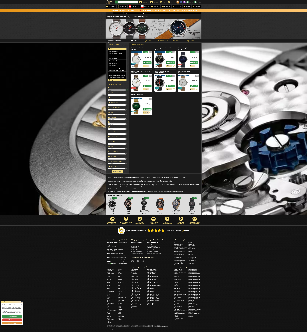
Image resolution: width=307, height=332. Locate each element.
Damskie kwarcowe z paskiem (116, 68)
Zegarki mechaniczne (136, 297)
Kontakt (190, 243)
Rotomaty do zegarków (179, 314)
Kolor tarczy (113, 156)
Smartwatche (134, 274)
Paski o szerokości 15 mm (194, 281)
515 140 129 (113, 246)
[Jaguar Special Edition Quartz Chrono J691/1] (128, 203)
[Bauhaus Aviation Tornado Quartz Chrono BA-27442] (159, 83)
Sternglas (120, 305)
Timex (119, 311)
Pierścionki (176, 312)
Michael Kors (121, 282)
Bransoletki (176, 277)
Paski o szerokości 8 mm (193, 271)
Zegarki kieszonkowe (135, 291)
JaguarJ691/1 (128, 211)
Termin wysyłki (114, 102)
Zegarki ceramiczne (135, 284)
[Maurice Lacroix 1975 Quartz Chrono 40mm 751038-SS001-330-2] (144, 203)
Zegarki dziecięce (135, 287)
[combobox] (128, 2)
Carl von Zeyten (110, 291)
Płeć (112, 92)
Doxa (108, 302)
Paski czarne (191, 306)
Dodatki (112, 146)
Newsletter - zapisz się (179, 259)
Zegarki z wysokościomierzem (154, 285)
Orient (119, 287)
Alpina (108, 272)
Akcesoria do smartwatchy (180, 272)
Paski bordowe (191, 303)
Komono (109, 322)
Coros (108, 297)
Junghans (109, 321)
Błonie (108, 287)
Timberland (120, 309)
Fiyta (108, 306)
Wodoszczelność (114, 136)
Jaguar (108, 318)
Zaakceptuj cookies (12, 316)
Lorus (119, 275)
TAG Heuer (120, 308)
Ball (108, 278)
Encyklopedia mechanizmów (180, 247)
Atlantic (108, 275)
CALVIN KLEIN (110, 290)
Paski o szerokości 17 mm (194, 284)
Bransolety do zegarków (179, 278)
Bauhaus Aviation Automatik (115, 54)
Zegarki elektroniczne (136, 288)
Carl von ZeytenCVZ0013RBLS (176, 211)
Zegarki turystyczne (151, 272)
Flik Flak (109, 308)
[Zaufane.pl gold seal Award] (121, 230)
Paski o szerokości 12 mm (194, 277)
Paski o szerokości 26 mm (194, 296)
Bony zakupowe (177, 275)
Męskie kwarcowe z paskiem (116, 73)
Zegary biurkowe (151, 305)
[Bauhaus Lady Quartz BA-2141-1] (183, 83)
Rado (119, 294)
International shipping (179, 254)
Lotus (119, 277)
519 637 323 (113, 255)
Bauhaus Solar (112, 66)
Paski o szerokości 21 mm (194, 290)
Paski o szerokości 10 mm (194, 274)
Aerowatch (109, 271)
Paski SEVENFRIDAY (178, 306)
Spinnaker (120, 303)
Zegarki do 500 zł (151, 293)
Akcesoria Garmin (178, 269)
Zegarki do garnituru (135, 285)
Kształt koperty (114, 151)
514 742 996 (113, 251)
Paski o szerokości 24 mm (194, 294)
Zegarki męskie (134, 277)
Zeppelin (120, 319)
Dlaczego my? (191, 244)
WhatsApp (114, 263)
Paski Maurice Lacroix (179, 300)
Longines (120, 274)
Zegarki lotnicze (134, 296)
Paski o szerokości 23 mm (194, 293)
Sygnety (176, 315)
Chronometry (134, 272)
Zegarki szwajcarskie (152, 271)
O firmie (190, 247)
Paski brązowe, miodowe (194, 305)
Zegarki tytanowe (151, 274)
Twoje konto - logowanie (179, 262)
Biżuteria (176, 274)
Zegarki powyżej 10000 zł (153, 300)
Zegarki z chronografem (152, 277)
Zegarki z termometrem (152, 282)
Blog (175, 243)
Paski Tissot (176, 308)
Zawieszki (176, 321)
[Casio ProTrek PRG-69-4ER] (160, 203)
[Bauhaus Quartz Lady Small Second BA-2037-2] (159, 59)
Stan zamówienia (192, 257)
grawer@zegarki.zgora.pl (122, 259)
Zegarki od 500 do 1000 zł (153, 294)
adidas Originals (110, 269)
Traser (119, 314)
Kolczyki (176, 281)
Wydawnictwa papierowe (179, 318)
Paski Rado (176, 305)
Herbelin (109, 315)
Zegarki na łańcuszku (135, 299)
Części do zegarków (178, 244)
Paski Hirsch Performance (180, 294)
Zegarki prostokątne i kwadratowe (136, 305)
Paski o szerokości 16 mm (194, 282)
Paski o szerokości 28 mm (194, 297)
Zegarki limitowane (135, 294)
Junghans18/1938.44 (192, 211)
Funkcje (112, 122)
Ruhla (119, 296)
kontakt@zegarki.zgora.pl (122, 242)
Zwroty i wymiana (192, 260)
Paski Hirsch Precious (179, 296)
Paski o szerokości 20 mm (194, 288)
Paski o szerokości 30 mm (194, 299)
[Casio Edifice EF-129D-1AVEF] (112, 203)
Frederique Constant (111, 311)
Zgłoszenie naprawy (178, 263)
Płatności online (192, 250)
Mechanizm (113, 117)
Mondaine (120, 284)
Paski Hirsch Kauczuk (178, 293)
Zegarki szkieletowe (151, 269)
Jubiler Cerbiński (110, 319)
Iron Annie (109, 317)
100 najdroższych (135, 269)
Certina (108, 294)
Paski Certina (177, 288)
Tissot (119, 312)
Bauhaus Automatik (113, 51)
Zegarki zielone (134, 281)
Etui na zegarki (177, 279)
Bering (108, 285)
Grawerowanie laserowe (179, 251)
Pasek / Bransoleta (115, 107)
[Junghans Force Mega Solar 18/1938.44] (192, 203)
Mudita (119, 285)
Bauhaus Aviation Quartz (115, 56)
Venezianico (120, 315)
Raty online (190, 253)
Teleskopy (176, 317)
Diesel (108, 300)
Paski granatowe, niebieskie (194, 309)
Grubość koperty (114, 131)
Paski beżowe (191, 300)
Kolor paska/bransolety (116, 161)
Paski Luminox (177, 299)
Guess (108, 314)
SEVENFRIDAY (121, 300)
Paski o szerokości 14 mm (194, 279)
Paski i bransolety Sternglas (180, 311)
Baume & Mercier (111, 284)
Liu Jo (119, 272)
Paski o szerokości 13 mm (194, 278)
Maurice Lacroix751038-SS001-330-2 (144, 211)
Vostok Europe (121, 317)
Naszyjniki (176, 285)
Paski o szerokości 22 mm (194, 291)
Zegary (148, 302)
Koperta (112, 112)
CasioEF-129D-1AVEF (112, 211)
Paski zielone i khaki (192, 315)
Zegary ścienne (150, 303)
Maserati (120, 279)
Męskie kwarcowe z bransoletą (116, 70)
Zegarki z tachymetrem (152, 281)
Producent (113, 88)
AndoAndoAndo (110, 274)
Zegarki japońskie (135, 290)
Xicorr (119, 318)
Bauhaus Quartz (113, 63)
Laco (119, 271)
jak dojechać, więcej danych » (137, 252)
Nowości (113, 49)
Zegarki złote (150, 287)
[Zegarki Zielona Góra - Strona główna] (110, 2)
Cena (112, 97)
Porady (190, 251)
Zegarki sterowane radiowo (137, 308)
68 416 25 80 (135, 250)
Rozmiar (113, 126)
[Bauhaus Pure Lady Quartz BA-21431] (136, 59)
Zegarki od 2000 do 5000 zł (153, 297)
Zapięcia (176, 319)
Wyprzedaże (114, 80)
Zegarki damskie (134, 275)
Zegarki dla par (134, 278)
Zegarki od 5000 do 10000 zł (153, 299)
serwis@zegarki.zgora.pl (122, 255)
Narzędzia (176, 284)
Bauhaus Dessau (113, 58)
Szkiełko (113, 141)
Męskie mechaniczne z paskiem (116, 78)
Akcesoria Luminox (178, 271)
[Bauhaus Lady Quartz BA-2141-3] (183, 59)
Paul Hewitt (120, 291)
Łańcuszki (176, 282)
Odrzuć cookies (12, 320)
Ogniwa (175, 287)
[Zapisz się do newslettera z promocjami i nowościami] (178, 2)
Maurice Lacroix (121, 281)
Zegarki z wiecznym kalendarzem (154, 284)
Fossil (108, 309)
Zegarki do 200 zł (151, 288)
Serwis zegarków (192, 256)
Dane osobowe (177, 246)
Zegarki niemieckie (135, 300)
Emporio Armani (110, 303)
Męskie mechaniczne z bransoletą (117, 75)
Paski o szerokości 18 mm (194, 285)
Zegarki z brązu (134, 282)
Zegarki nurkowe (135, 302)
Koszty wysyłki (177, 256)
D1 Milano (109, 299)
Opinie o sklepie (191, 248)
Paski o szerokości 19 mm (194, 287)
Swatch (119, 306)
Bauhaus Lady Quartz (114, 61)
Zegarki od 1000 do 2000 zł (153, 296)
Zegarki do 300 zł (151, 290)
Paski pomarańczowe (193, 311)
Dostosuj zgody (12, 323)
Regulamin (190, 254)
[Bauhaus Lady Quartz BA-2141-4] (136, 106)
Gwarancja (176, 250)
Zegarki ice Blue (134, 279)
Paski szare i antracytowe (194, 314)
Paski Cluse (176, 290)
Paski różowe (191, 312)
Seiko (119, 299)
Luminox (120, 278)
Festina (108, 305)
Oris (119, 288)
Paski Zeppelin (177, 309)
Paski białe (190, 302)
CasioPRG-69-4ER (160, 211)
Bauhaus (138, 48)
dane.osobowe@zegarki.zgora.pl (161, 326)
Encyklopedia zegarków (179, 248)
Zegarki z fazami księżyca (153, 278)
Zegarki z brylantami (151, 275)
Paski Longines (177, 297)
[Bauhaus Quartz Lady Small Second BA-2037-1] (136, 83)
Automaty (133, 271)
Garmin (108, 312)
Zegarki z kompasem (152, 279)
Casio (108, 293)
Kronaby (120, 269)
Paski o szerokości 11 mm (194, 275)
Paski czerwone (191, 308)
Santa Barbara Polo (122, 297)
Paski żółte (190, 317)
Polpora (119, 293)
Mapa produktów (178, 257)
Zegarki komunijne (192, 262)
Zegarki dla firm (191, 259)
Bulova (108, 288)
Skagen (119, 302)
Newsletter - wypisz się (179, 260)
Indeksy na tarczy (115, 166)
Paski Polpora (177, 303)
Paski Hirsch (177, 291)
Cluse (108, 296)
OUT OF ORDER (121, 290)
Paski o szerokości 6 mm (193, 269)
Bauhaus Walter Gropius (110, 282)
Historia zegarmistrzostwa (180, 253)
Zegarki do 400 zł (151, 291)
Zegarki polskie (134, 303)
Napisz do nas (191, 246)
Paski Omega (177, 302)
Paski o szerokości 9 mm (193, 272)
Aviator (108, 277)
